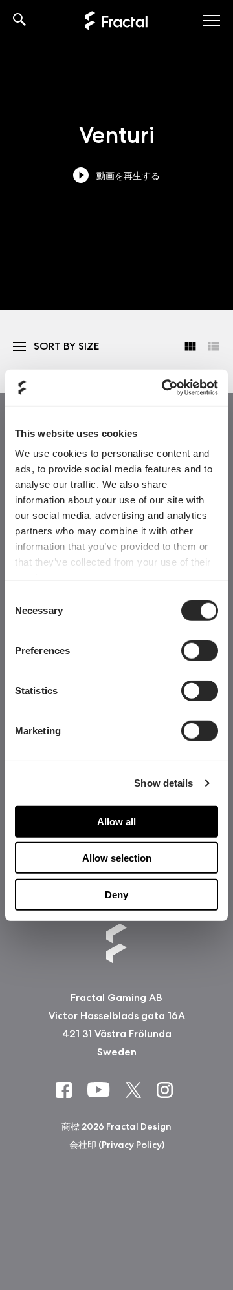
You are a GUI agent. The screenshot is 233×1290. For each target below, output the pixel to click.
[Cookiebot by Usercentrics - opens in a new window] (164, 387)
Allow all (116, 821)
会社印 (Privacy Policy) (116, 1144)
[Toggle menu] (211, 20)
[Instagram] (167, 1089)
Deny (116, 894)
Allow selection (116, 857)
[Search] (20, 20)
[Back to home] (116, 21)
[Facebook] (66, 1089)
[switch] (199, 650)
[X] (136, 1089)
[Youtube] (101, 1089)
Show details (163, 782)
